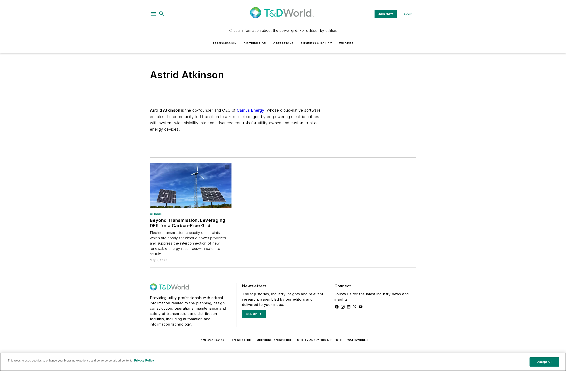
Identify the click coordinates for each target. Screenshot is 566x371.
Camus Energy (250, 110)
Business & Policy (316, 43)
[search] (161, 14)
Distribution (255, 43)
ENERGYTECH (241, 340)
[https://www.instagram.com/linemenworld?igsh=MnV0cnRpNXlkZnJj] (342, 307)
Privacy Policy (144, 360)
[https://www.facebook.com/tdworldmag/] (337, 307)
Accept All (544, 361)
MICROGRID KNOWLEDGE (274, 340)
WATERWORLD (357, 340)
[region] (283, 362)
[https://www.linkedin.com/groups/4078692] (348, 307)
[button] (153, 14)
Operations (283, 43)
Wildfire (346, 43)
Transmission (224, 43)
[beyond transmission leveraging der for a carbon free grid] (190, 185)
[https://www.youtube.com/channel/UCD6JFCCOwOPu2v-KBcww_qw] (360, 307)
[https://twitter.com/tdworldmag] (354, 307)
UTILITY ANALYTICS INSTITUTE (319, 340)
